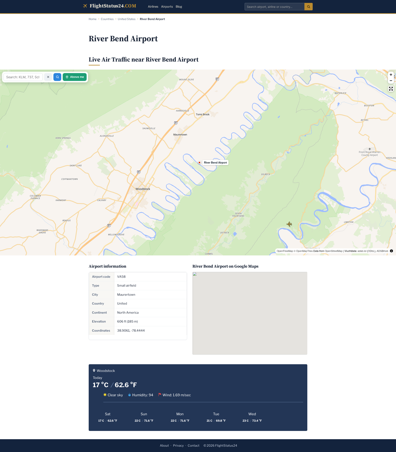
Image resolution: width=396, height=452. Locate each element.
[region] (198, 162)
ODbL (371, 251)
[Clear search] (48, 77)
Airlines (153, 6)
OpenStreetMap (334, 251)
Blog (179, 6)
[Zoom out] (391, 81)
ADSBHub (382, 251)
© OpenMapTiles (303, 251)
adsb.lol (362, 251)
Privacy (178, 445)
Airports (167, 6)
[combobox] (274, 6)
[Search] (308, 6)
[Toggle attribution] (391, 250)
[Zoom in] (391, 75)
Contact (193, 445)
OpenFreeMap (285, 251)
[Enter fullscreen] (391, 89)
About (164, 445)
